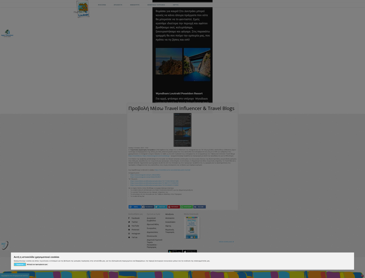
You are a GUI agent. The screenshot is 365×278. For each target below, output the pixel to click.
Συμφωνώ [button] (19, 264)
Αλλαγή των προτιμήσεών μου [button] (37, 264)
